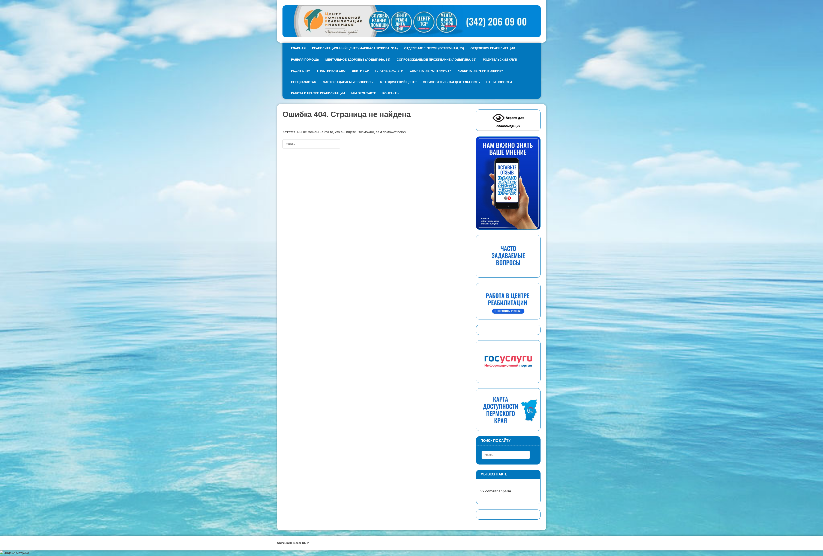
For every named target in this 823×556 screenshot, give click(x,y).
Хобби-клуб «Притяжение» (480, 70)
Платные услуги (389, 70)
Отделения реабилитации (492, 48)
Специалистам (304, 82)
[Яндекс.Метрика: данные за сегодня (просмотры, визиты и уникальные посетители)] (14, 553)
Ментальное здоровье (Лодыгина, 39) (357, 59)
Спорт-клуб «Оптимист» (430, 70)
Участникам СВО (331, 70)
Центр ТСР (360, 70)
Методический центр (398, 82)
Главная (298, 48)
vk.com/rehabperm (493, 491)
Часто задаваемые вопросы (348, 82)
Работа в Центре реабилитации (318, 93)
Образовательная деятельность (451, 82)
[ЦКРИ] (411, 21)
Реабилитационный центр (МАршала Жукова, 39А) (355, 48)
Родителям (300, 70)
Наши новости (499, 82)
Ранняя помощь (305, 59)
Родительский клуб (500, 59)
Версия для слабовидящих (510, 122)
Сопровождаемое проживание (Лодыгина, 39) (436, 59)
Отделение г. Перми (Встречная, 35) (434, 48)
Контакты (390, 93)
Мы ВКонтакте (363, 93)
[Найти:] (311, 143)
